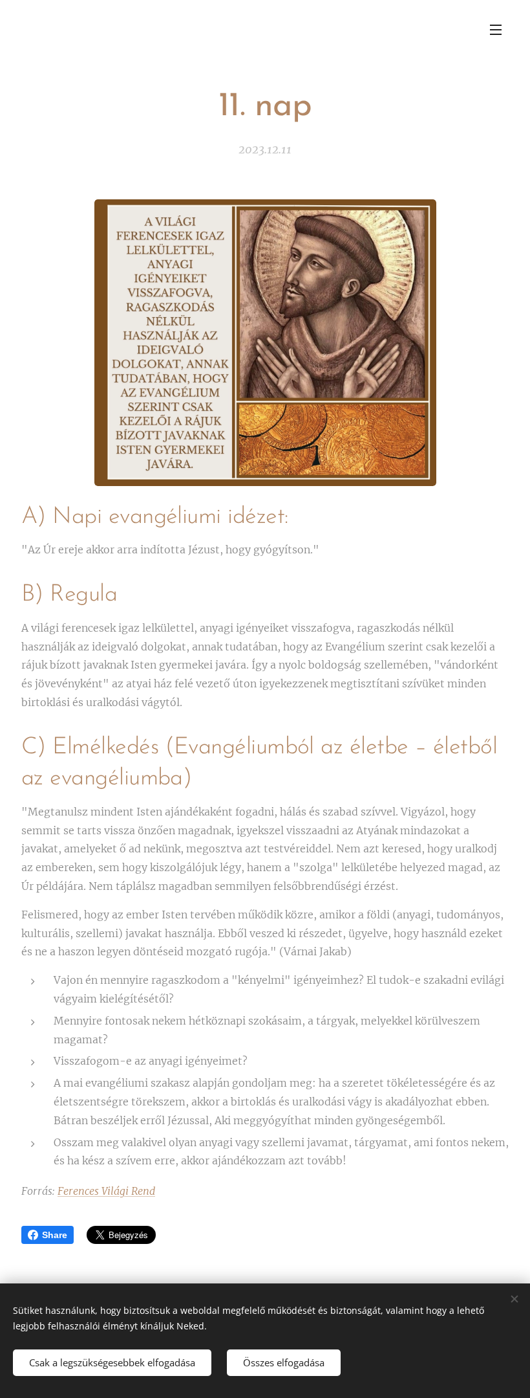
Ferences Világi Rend (106, 1190)
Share (54, 1235)
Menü (496, 29)
